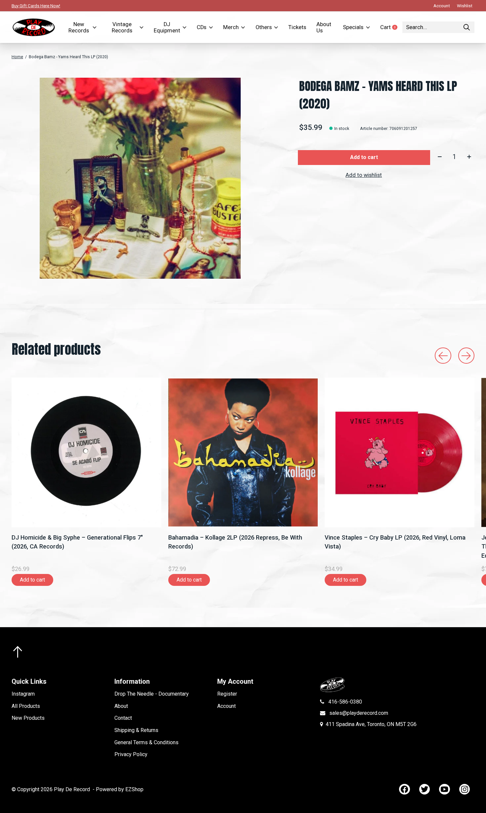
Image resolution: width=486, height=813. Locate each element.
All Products (26, 706)
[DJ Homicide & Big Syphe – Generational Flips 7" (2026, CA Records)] (86, 452)
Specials (353, 27)
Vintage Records (122, 27)
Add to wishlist (363, 175)
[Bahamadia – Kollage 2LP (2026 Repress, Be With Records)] (243, 452)
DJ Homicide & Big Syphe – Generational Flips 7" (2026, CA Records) (77, 542)
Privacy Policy (130, 754)
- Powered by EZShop (118, 789)
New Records (78, 27)
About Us (323, 27)
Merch (231, 27)
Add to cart (364, 157)
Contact (123, 718)
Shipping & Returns (136, 730)
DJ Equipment (167, 27)
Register (227, 694)
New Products (28, 718)
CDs (201, 27)
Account (226, 706)
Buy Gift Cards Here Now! (36, 5)
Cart (391, 27)
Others (264, 27)
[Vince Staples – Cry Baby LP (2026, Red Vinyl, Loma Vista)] (399, 452)
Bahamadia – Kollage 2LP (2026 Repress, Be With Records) (235, 542)
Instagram (23, 694)
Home (17, 57)
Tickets (297, 27)
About (121, 706)
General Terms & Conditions (146, 742)
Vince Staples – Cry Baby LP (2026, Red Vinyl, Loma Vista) (395, 542)
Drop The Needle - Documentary (151, 694)
